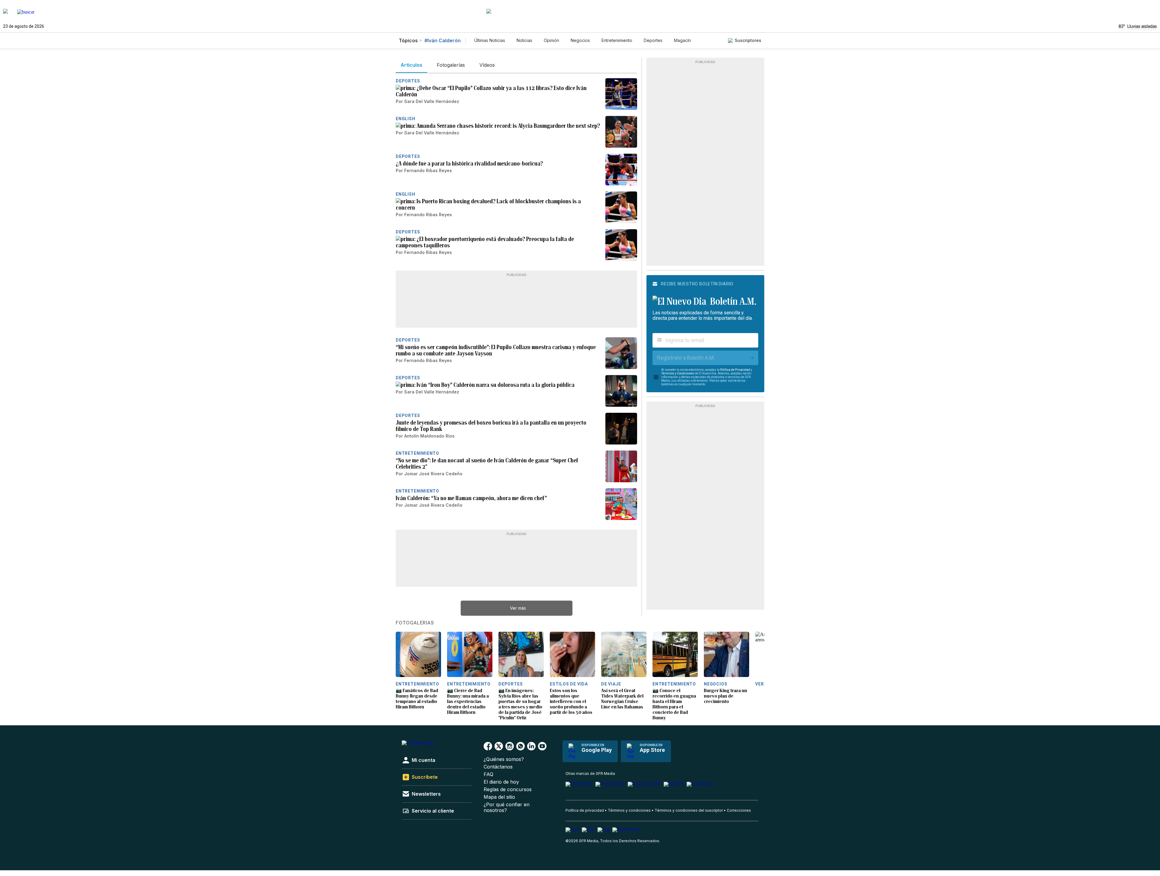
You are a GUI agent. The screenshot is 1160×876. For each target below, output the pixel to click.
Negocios (580, 40)
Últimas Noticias (489, 40)
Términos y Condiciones (677, 373)
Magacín (682, 40)
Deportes (653, 40)
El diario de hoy (501, 782)
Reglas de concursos (508, 789)
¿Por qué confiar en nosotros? (507, 807)
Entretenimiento (616, 40)
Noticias (524, 40)
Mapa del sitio (499, 797)
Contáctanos (498, 767)
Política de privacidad (585, 810)
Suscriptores (748, 40)
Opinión (551, 40)
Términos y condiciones (629, 810)
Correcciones (739, 810)
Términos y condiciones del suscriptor (689, 810)
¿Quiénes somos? (504, 759)
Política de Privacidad (735, 369)
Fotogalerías (415, 623)
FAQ (488, 774)
